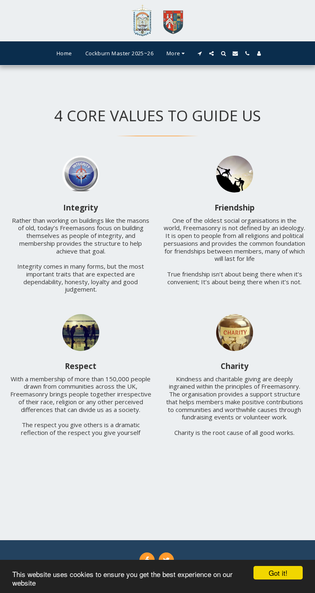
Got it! (278, 573)
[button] (199, 53)
